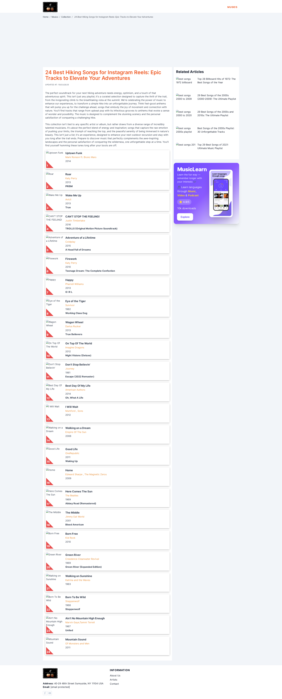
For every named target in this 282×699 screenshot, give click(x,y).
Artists (113, 679)
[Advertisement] (141, 42)
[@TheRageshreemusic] (50, 693)
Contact (114, 683)
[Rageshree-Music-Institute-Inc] (45, 693)
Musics (232, 7)
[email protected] (60, 686)
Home (45, 17)
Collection (66, 17)
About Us (115, 675)
